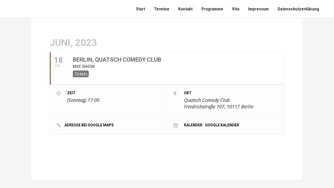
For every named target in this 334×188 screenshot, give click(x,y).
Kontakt (185, 8)
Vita (235, 8)
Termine (161, 8)
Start (140, 8)
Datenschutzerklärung (298, 8)
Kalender (193, 125)
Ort (188, 93)
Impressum (258, 8)
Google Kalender (222, 125)
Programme (212, 8)
